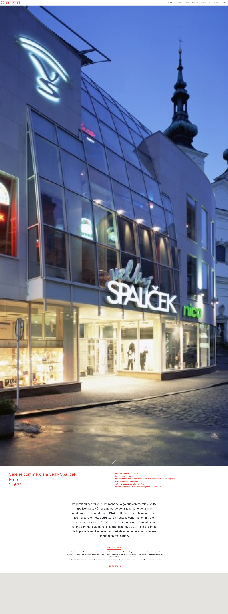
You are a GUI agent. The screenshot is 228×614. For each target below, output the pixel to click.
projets (187, 3)
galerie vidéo (205, 3)
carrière (195, 3)
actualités (178, 3)
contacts (216, 3)
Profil (169, 3)
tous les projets (114, 548)
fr (223, 3)
